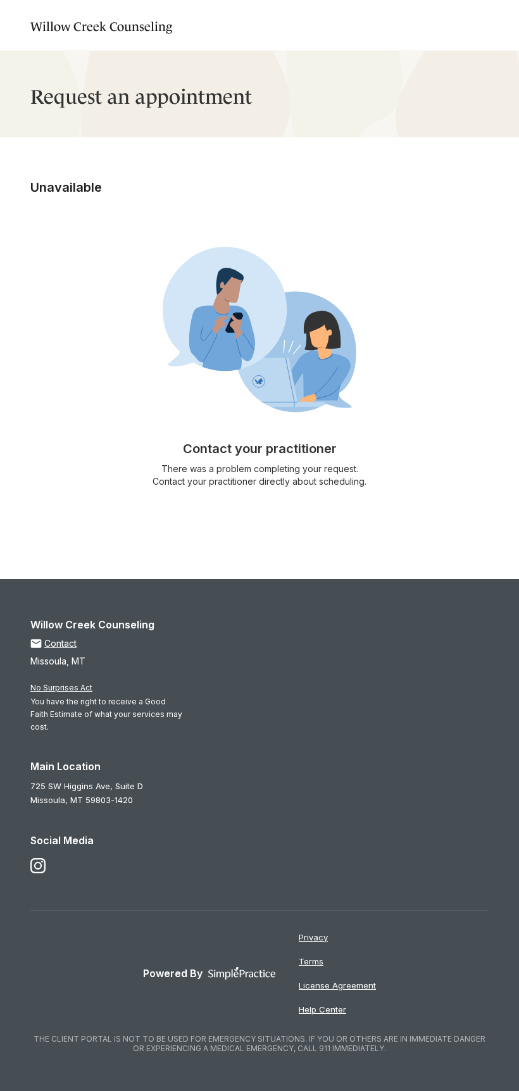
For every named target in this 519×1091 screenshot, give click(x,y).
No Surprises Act (61, 687)
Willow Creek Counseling (101, 25)
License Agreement (337, 985)
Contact (60, 643)
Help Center (322, 1009)
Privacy (313, 937)
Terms (311, 961)
